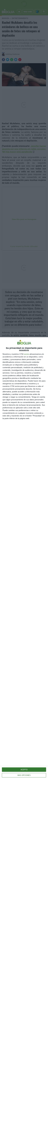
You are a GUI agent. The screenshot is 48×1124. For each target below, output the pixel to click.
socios (26, 354)
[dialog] (24, 730)
